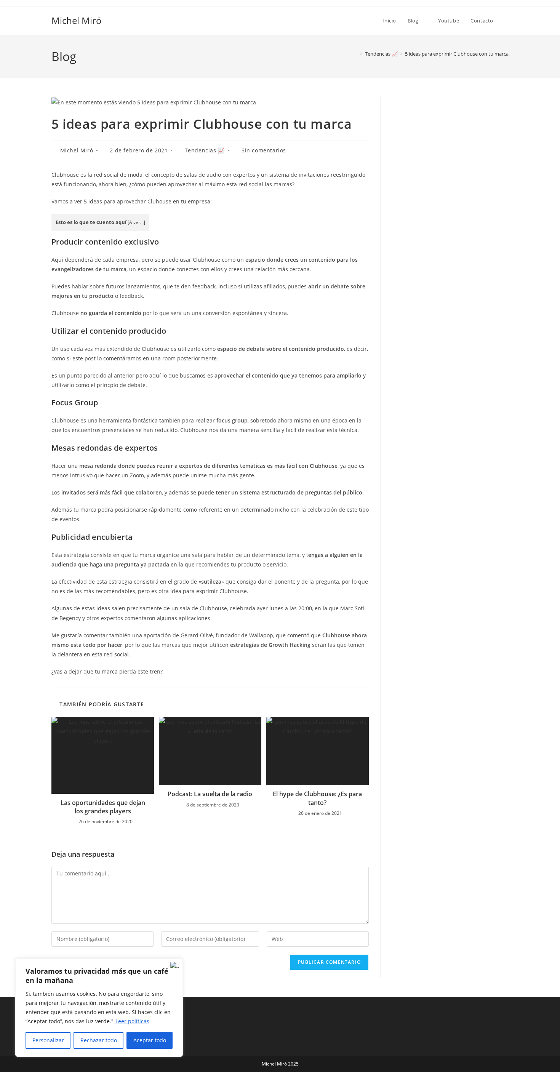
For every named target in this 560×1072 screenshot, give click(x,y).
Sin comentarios (264, 150)
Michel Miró (76, 20)
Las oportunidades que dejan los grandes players (103, 806)
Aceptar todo (149, 1040)
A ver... (136, 222)
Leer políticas (132, 1021)
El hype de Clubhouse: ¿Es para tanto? (317, 798)
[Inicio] (356, 53)
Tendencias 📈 (205, 150)
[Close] (174, 965)
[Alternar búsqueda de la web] (506, 20)
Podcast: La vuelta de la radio (210, 794)
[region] (99, 1007)
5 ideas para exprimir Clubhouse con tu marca (457, 53)
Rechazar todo (98, 1040)
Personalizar (48, 1040)
